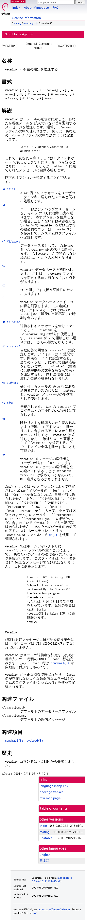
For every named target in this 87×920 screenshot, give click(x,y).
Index (16, 7)
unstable (46, 838)
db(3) (53, 534)
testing (17, 23)
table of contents (54, 808)
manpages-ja (30, 23)
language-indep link (54, 786)
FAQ (55, 7)
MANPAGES (18, 1)
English (45, 855)
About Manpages (36, 7)
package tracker (51, 792)
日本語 (44, 861)
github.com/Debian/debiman (54, 909)
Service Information (26, 18)
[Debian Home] (5, 8)
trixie (43, 826)
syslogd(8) (35, 740)
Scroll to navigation (19, 34)
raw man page (50, 798)
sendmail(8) (60, 663)
